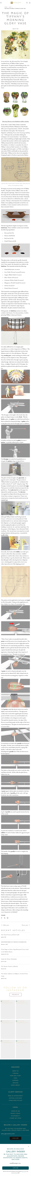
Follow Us (15, 994)
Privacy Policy (24, 1171)
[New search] (27, 2)
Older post (6, 925)
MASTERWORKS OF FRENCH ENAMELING (13, 942)
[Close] (28, 1146)
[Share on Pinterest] (7, 918)
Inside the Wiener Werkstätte (9, 959)
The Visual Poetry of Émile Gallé (10, 934)
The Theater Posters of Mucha (9, 966)
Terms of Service (14, 1172)
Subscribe (15, 1138)
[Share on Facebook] (1, 918)
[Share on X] (4, 918)
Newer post (25, 925)
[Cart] (29, 2)
